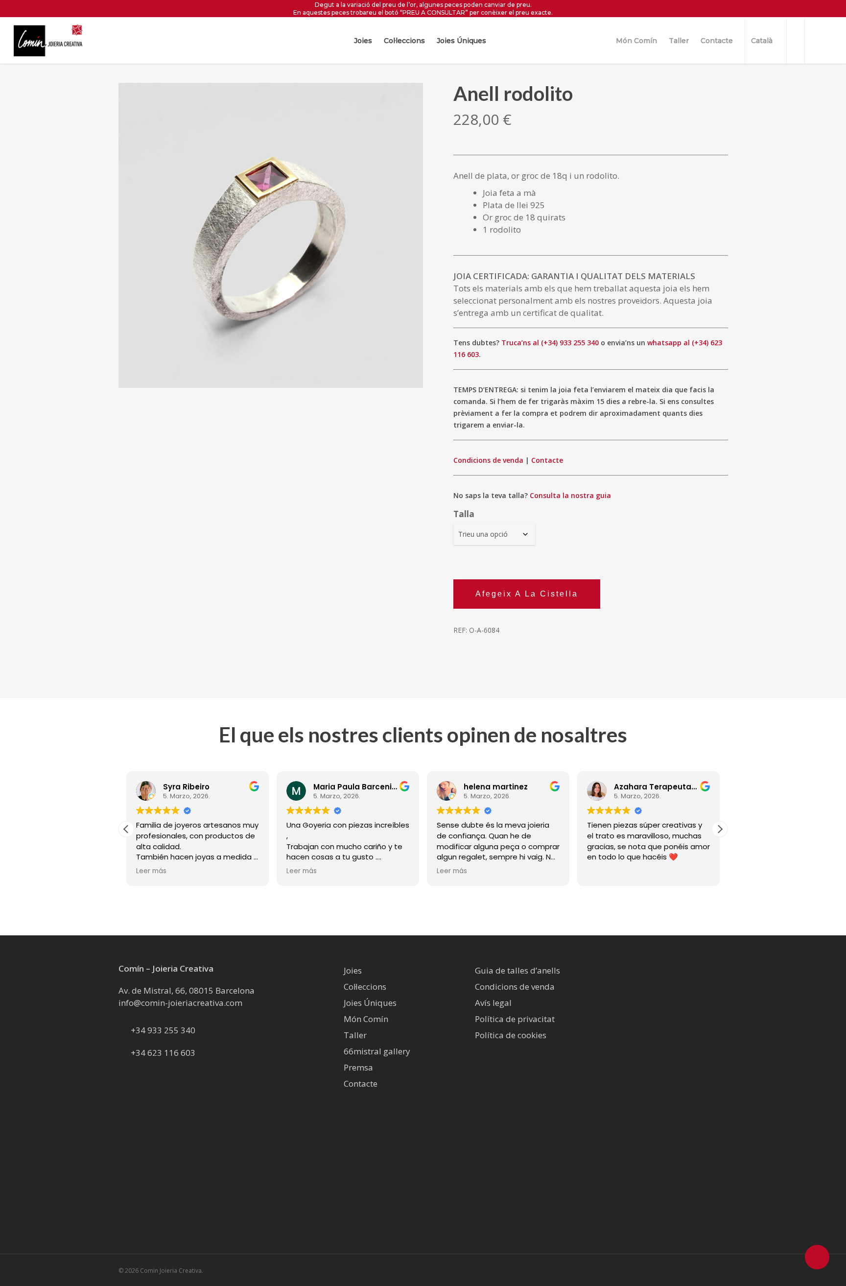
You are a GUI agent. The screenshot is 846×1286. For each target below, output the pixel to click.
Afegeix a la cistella (526, 594)
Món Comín (366, 1018)
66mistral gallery (377, 1051)
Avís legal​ (493, 1002)
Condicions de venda (488, 460)
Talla (463, 514)
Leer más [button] (243, 871)
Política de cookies (510, 1035)
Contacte (547, 460)
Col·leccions (365, 986)
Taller (355, 1035)
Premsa (358, 1067)
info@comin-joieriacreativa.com (180, 1002)
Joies (353, 970)
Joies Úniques (370, 1002)
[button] (126, 829)
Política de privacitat (515, 1018)
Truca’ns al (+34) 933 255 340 (550, 342)
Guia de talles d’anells (517, 970)
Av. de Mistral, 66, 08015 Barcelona (186, 990)
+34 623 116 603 (163, 1052)
